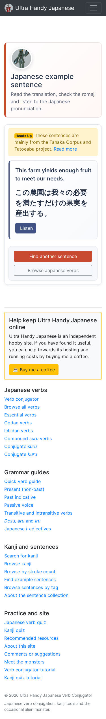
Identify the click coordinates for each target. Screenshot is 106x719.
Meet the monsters (24, 662)
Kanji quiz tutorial (23, 677)
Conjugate (20, 446)
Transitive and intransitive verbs (38, 513)
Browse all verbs (22, 407)
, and (22, 521)
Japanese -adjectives (27, 528)
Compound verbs (28, 438)
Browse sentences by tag (31, 587)
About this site (19, 646)
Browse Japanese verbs (53, 270)
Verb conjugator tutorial (29, 669)
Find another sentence (53, 256)
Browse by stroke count (29, 571)
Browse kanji (17, 563)
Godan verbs (18, 422)
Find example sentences (30, 579)
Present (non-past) (24, 489)
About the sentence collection (36, 595)
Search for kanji (21, 556)
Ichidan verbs (18, 430)
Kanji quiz (14, 630)
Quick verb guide (22, 481)
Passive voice (18, 505)
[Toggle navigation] (93, 8)
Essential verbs (20, 415)
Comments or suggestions (32, 654)
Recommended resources (31, 638)
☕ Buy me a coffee (34, 369)
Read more (65, 149)
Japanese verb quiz (25, 622)
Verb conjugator (21, 399)
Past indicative (20, 497)
